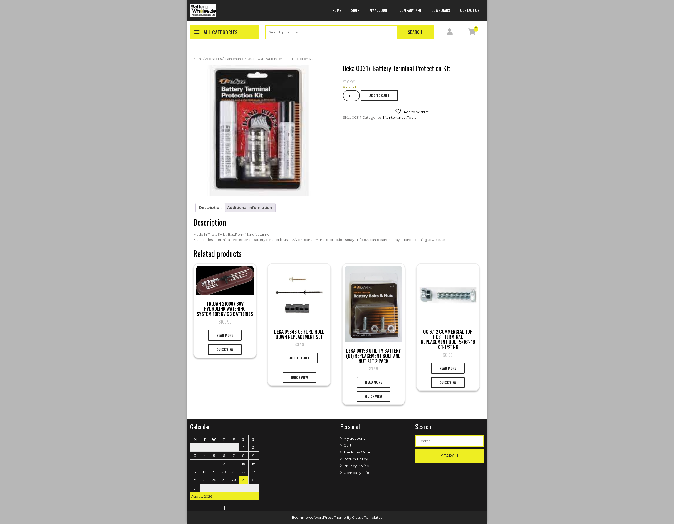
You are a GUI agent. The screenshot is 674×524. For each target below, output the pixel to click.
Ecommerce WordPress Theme (319, 517)
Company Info (410, 10)
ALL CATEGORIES (221, 32)
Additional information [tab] (249, 207)
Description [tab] (210, 207)
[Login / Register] (450, 33)
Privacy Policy (356, 466)
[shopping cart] (471, 33)
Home (337, 10)
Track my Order (358, 452)
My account (379, 10)
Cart (347, 445)
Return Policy (356, 459)
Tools (411, 117)
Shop (355, 10)
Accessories (213, 59)
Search (415, 32)
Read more (224, 335)
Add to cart (379, 95)
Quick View (224, 349)
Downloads (441, 10)
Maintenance (234, 59)
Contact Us (469, 10)
